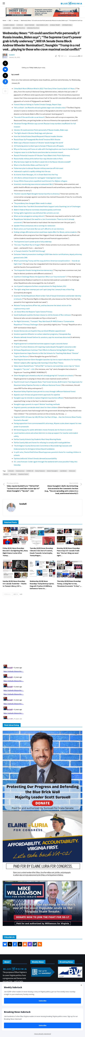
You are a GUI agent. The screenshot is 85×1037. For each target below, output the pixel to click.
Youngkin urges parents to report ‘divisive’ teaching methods (37, 404)
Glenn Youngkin (52, 471)
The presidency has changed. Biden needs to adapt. (33, 203)
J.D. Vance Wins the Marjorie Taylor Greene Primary (33, 312)
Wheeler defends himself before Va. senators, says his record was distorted (42, 337)
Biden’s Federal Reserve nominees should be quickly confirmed (37, 210)
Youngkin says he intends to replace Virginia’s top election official (38, 398)
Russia (6, 474)
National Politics (19, 28)
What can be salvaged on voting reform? (29, 216)
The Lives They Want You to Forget (27, 245)
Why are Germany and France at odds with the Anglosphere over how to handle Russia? (46, 149)
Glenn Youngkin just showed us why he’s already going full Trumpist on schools (43, 375)
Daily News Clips (42, 25)
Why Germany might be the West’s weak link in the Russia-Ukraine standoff (42, 162)
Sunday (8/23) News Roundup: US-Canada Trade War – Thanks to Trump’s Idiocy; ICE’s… (15, 583)
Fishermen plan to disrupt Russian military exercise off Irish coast (38, 168)
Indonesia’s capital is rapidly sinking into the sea (32, 171)
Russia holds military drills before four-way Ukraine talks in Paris (38, 158)
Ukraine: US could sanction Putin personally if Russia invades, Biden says (41, 130)
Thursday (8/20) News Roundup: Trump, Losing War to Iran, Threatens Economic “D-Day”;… (69, 583)
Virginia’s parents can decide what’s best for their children (35, 407)
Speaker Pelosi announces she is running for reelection (34, 226)
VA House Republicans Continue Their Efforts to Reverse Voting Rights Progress (44, 350)
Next (15, 594)
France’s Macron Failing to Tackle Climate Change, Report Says (37, 104)
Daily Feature (29, 25)
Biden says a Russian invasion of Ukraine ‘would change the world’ (38, 143)
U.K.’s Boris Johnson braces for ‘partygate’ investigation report (38, 178)
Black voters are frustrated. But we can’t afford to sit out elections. (39, 229)
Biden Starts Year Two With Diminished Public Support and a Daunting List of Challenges (47, 206)
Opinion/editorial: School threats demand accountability (35, 458)
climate (11, 471)
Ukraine (13, 474)
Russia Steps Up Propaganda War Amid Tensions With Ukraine (37, 139)
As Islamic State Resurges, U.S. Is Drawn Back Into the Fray (36, 174)
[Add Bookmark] (5, 91)
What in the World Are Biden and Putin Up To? (31, 165)
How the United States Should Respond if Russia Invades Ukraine (38, 136)
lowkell (12, 55)
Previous (7, 594)
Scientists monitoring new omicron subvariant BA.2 (33, 184)
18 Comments (73, 56)
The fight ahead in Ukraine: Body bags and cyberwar (33, 133)
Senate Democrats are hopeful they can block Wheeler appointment (40, 331)
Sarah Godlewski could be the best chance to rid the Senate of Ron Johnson (42, 315)
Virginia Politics (33, 28)
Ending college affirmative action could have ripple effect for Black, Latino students (45, 232)
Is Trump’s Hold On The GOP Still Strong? (29, 251)
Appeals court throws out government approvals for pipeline (37, 395)
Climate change (9, 25)
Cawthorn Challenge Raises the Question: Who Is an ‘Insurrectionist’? (40, 277)
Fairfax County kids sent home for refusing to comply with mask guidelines (42, 442)
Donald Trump (55, 25)
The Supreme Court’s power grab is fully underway (32, 241)
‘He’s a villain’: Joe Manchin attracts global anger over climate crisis (39, 107)
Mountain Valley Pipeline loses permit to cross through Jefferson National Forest (44, 391)
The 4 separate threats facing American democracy (33, 270)
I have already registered (42, 1034)
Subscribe (42, 1001)
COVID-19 (20, 25)
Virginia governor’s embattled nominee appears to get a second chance (41, 343)
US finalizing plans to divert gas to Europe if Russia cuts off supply (39, 146)
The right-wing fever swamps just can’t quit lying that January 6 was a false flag (44, 289)
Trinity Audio (33, 67)
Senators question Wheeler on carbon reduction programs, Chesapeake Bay (42, 334)
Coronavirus (20, 471)
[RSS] (40, 944)
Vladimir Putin (23, 474)
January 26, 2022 (14, 57)
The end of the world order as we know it (29, 117)
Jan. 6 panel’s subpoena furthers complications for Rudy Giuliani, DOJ (40, 286)
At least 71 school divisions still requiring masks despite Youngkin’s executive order (45, 347)
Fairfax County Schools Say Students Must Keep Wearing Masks (37, 439)
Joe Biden (7, 28)
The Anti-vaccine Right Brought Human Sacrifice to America (36, 194)
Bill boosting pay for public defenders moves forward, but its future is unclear (43, 430)
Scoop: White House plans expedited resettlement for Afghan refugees (40, 181)
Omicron (72, 471)
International (67, 25)
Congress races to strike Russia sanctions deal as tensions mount (38, 152)
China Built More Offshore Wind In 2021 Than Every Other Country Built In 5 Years (44, 88)
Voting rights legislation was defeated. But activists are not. (36, 213)
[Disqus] (42, 631)
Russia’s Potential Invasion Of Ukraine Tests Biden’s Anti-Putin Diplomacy (42, 155)
